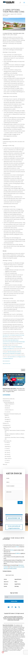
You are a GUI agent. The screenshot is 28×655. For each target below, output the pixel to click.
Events (5, 586)
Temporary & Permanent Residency (11, 413)
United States (5, 427)
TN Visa (6, 462)
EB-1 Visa (7, 452)
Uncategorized (6, 425)
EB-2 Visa (7, 454)
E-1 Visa (6, 448)
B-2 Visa (6, 444)
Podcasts (5, 423)
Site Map (17, 586)
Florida (5, 428)
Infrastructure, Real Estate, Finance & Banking (14, 437)
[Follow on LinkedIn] (15, 607)
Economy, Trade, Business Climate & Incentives (15, 430)
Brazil (6, 415)
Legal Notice (17, 584)
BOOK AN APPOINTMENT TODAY (14, 518)
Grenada (6, 407)
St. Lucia (6, 411)
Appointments (18, 579)
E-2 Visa (6, 450)
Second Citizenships (8, 402)
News (16, 581)
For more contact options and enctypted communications (14, 527)
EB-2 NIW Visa (17, 553)
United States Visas (20, 388)
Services (6, 584)
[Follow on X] (19, 607)
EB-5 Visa (12, 550)
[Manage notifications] (3, 652)
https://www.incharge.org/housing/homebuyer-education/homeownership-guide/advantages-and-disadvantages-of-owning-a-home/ (14, 342)
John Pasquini (7, 14)
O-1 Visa (6, 460)
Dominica (7, 405)
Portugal (6, 421)
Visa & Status (6, 441)
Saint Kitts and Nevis (13, 568)
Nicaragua (7, 419)
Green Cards (7, 458)
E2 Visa (17, 546)
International (5, 400)
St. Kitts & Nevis (8, 409)
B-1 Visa (6, 442)
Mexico (6, 417)
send (20, 503)
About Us (6, 581)
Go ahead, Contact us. (7, 571)
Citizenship (7, 446)
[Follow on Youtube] (8, 607)
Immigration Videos (10, 391)
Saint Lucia (6, 568)
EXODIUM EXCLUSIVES (7, 398)
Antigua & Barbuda (9, 403)
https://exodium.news (6, 363)
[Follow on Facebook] (12, 607)
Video (4, 464)
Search (23, 370)
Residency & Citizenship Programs (10, 390)
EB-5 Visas (7, 456)
